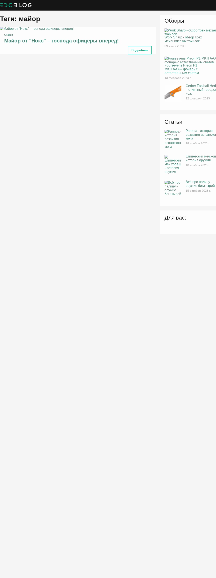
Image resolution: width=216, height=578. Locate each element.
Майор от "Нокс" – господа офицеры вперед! (61, 40)
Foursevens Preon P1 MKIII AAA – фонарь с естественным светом (182, 69)
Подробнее (139, 50)
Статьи (8, 34)
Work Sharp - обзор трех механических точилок (183, 39)
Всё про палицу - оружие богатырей (200, 183)
